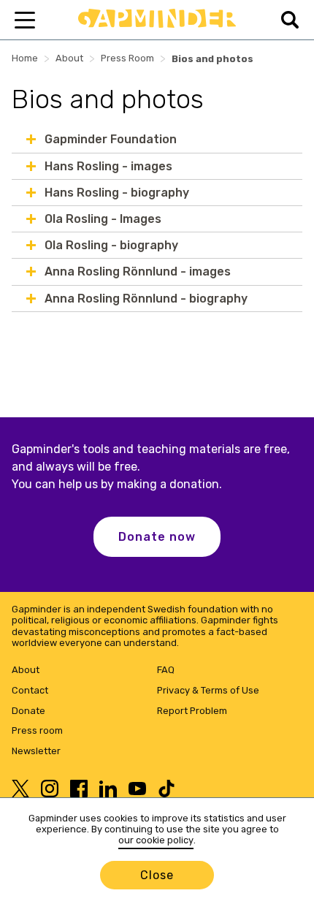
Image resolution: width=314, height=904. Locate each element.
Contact (30, 690)
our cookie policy (156, 840)
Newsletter (36, 750)
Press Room (127, 58)
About (69, 58)
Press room (37, 730)
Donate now (157, 537)
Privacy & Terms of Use (208, 690)
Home (25, 58)
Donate (28, 710)
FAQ (166, 669)
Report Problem (192, 710)
